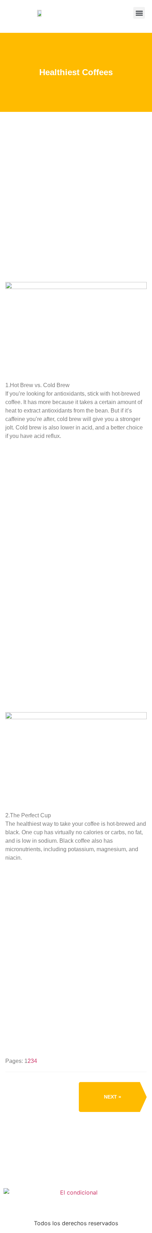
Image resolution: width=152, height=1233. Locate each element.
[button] (139, 13)
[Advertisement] (76, 213)
